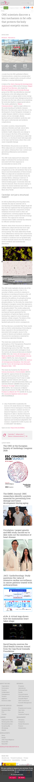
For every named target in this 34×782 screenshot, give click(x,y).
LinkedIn (28, 7)
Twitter (26, 7)
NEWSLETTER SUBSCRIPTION (8, 747)
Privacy (26, 758)
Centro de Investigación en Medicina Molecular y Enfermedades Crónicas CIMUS (16, 356)
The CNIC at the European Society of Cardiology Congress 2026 (17, 448)
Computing (21, 722)
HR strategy (5, 728)
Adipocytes (19, 434)
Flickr (30, 7)
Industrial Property (23, 714)
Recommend (25, 69)
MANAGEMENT (21, 717)
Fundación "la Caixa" (8, 386)
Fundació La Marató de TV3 (10, 392)
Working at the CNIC (7, 722)
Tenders (4, 696)
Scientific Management (25, 702)
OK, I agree (13, 777)
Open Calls (21, 710)
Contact (21, 8)
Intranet (17, 8)
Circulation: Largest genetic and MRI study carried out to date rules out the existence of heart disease (17, 533)
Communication (6, 708)
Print (7, 69)
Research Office (6, 710)
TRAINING (20, 705)
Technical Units (22, 690)
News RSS (5, 744)
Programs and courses (24, 708)
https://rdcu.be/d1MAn (18, 428)
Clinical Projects (23, 694)
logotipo (8, 2)
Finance (20, 726)
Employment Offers (7, 719)
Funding (4, 690)
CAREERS (3, 717)
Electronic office (6, 700)
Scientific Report (23, 698)
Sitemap (23, 760)
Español (1, 8)
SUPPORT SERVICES (6, 705)
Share (15, 69)
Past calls (21, 712)
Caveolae (11, 434)
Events (4, 737)
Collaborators (5, 692)
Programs (21, 686)
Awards (4, 730)
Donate (6, 8)
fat (26, 436)
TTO (3, 712)
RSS (32, 7)
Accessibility (16, 760)
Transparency (12, 8)
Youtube (24, 7)
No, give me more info (17, 774)
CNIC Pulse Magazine (8, 739)
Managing (21, 719)
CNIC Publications (23, 696)
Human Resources (23, 724)
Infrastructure (22, 728)
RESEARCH (20, 683)
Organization (5, 686)
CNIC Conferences (23, 700)
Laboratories (22, 688)
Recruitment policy (7, 724)
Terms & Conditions (16, 758)
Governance (5, 688)
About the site (5, 758)
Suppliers (4, 698)
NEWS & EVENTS (5, 733)
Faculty (20, 692)
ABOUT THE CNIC (5, 683)
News (3, 735)
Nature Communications (16, 436)
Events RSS (5, 742)
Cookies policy (6, 760)
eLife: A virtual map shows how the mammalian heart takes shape (16, 618)
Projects (4, 714)
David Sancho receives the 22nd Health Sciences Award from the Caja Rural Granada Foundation (16, 647)
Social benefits (6, 726)
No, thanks (21, 777)
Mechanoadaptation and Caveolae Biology (15, 90)
